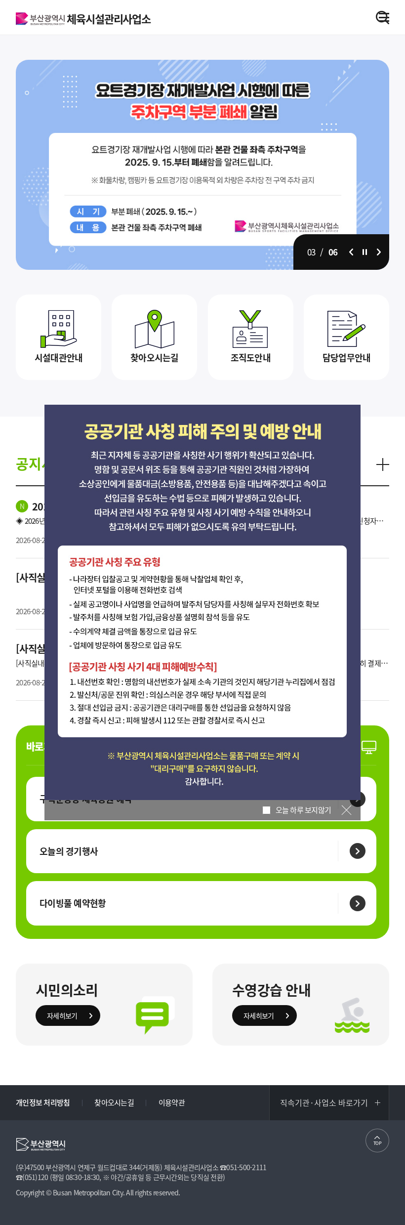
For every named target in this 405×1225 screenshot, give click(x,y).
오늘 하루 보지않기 (302, 809)
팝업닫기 (346, 810)
